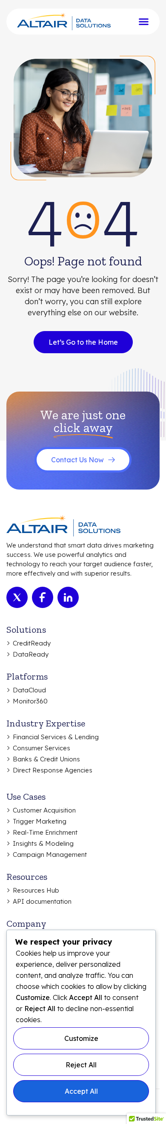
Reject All (81, 1065)
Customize (81, 1038)
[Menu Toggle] (143, 21)
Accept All (81, 1091)
